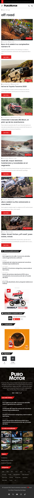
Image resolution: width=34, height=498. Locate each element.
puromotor (25, 477)
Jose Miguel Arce (6, 84)
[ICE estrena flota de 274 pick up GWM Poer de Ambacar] (17, 440)
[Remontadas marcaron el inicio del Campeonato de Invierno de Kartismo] (17, 447)
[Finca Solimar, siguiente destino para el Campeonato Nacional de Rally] (28, 447)
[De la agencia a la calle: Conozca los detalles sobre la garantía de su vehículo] (6, 434)
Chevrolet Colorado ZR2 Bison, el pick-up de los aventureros (15, 121)
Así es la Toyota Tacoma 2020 (14, 86)
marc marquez (25, 474)
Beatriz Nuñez (5, 158)
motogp (11, 477)
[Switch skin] (29, 6)
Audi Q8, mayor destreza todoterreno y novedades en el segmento (14, 163)
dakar (21, 471)
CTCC (16, 471)
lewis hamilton (16, 474)
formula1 (4, 474)
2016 (8, 471)
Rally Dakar (4, 480)
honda (9, 474)
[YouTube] (17, 393)
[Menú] (2, 6)
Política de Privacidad (6, 463)
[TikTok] (21, 393)
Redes (3, 231)
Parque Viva (17, 477)
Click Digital (23, 490)
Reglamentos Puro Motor (7, 460)
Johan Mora (5, 42)
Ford (29, 471)
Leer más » (6, 57)
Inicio (3, 10)
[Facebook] (13, 393)
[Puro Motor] (10, 6)
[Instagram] (19, 393)
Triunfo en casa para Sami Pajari (11, 1)
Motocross (4, 477)
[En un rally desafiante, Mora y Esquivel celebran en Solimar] (28, 440)
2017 (12, 471)
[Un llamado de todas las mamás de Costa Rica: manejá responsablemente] (17, 434)
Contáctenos (4, 457)
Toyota (10, 480)
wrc (15, 480)
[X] (15, 393)
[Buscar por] (32, 6)
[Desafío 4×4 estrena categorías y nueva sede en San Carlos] (28, 434)
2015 (3, 471)
